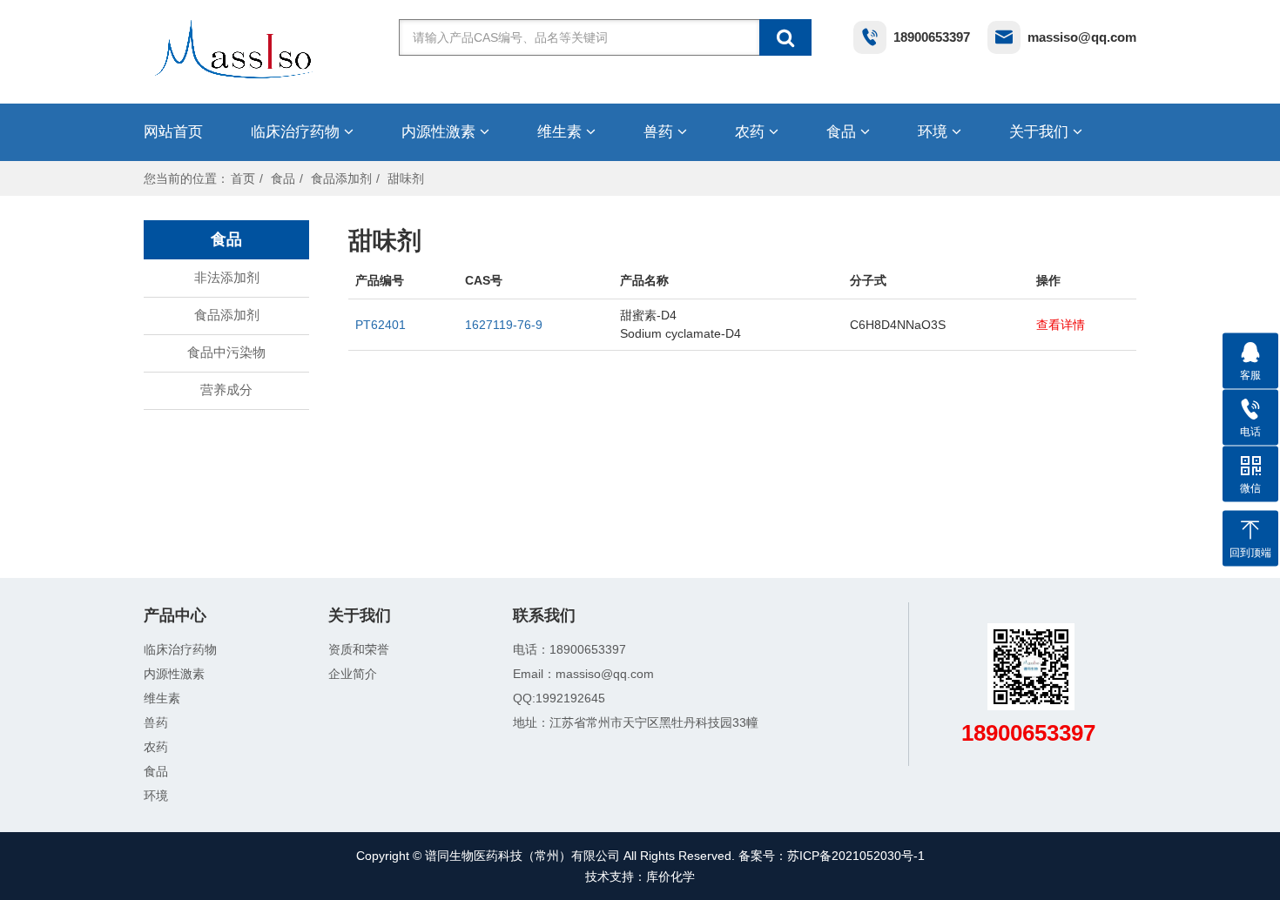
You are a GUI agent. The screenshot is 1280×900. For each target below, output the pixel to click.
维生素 (561, 132)
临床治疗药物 (297, 132)
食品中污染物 (226, 352)
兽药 (660, 132)
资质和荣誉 (358, 649)
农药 (752, 132)
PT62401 (380, 325)
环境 (935, 132)
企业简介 (352, 674)
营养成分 (226, 389)
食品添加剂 (341, 178)
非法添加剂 (226, 277)
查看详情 (1060, 325)
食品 (843, 132)
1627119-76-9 (503, 325)
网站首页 (173, 132)
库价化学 (670, 876)
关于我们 (1041, 132)
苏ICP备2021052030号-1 (856, 856)
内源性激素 (440, 132)
